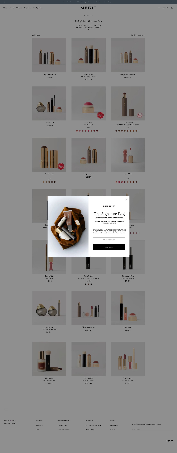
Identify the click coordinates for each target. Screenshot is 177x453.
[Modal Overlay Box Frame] (88, 226)
